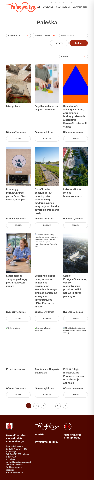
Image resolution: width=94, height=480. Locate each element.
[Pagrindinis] (39, 7)
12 (58, 406)
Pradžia (39, 434)
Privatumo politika (46, 441)
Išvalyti (59, 43)
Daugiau (18, 139)
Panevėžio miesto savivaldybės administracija (17, 438)
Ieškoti (78, 43)
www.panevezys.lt (14, 465)
